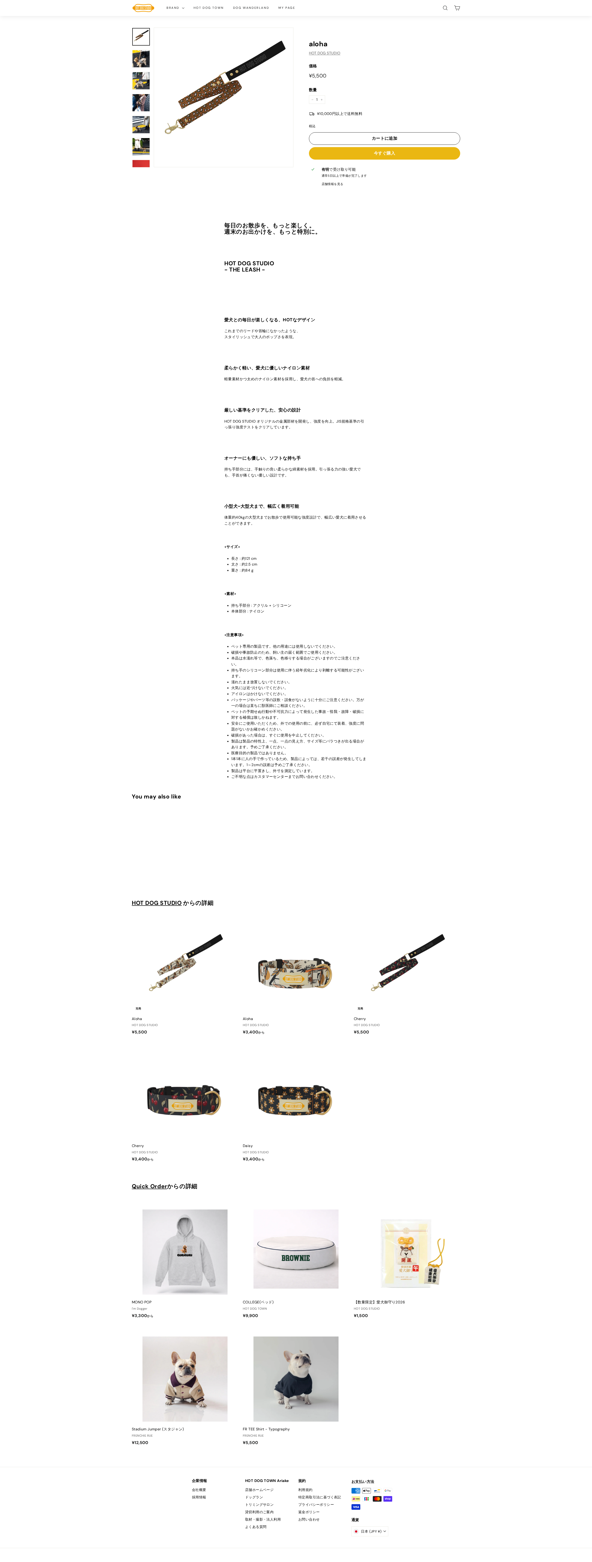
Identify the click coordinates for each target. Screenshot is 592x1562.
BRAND (173, 8)
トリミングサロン (259, 1504)
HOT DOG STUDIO (324, 53)
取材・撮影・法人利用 (263, 1519)
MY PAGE (286, 8)
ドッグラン (254, 1497)
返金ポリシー (309, 1512)
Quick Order (149, 1186)
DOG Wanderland (251, 8)
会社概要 (199, 1490)
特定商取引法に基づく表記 (319, 1497)
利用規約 (305, 1490)
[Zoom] (223, 97)
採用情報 (199, 1497)
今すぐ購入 (384, 153)
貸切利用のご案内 (259, 1512)
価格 (313, 65)
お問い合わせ (309, 1519)
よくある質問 (255, 1527)
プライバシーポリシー (316, 1504)
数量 (313, 89)
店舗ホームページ (259, 1490)
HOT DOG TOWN (209, 8)
